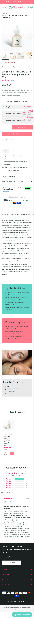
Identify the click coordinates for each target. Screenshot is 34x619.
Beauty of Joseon (8, 434)
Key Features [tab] (15, 215)
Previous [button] (3, 36)
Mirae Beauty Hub (19, 602)
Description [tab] (5, 215)
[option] (17, 36)
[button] (6, 80)
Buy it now (17, 134)
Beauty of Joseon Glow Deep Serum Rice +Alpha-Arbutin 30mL (8, 441)
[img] (8, 499)
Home (3, 13)
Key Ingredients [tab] (26, 215)
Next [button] (31, 36)
